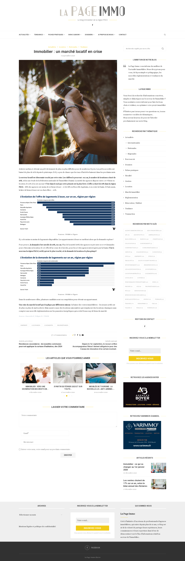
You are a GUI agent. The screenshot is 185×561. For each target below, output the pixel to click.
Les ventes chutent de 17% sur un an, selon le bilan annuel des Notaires (135, 483)
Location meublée (133, 273)
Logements (48, 325)
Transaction (130, 214)
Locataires (36, 325)
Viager (128, 308)
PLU (139, 286)
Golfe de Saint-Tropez (147, 260)
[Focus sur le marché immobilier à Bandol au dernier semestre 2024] (68, 373)
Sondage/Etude (132, 299)
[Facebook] (92, 25)
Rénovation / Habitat (133, 203)
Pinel (155, 282)
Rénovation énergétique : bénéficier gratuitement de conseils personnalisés (101, 389)
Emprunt (24, 325)
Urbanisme (142, 303)
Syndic (147, 299)
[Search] (165, 34)
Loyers (141, 278)
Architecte (139, 235)
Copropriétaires (150, 248)
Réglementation (131, 198)
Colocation (130, 243)
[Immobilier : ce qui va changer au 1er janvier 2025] (158, 468)
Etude (151, 256)
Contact (122, 35)
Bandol (144, 239)
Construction (131, 248)
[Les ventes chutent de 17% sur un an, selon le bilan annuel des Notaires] (158, 484)
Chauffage (158, 239)
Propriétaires (62, 325)
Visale (139, 308)
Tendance (38, 35)
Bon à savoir (74, 35)
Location (128, 187)
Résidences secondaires (135, 295)
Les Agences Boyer (133, 269)
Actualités (24, 35)
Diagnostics (142, 252)
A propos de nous (105, 35)
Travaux (129, 303)
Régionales (132, 154)
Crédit (128, 252)
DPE (127, 256)
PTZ (127, 291)
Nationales (132, 148)
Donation (157, 252)
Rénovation (140, 291)
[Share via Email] (83, 335)
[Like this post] (75, 335)
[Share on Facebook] (77, 335)
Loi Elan (129, 278)
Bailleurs (130, 239)
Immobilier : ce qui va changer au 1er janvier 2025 (133, 467)
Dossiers (89, 35)
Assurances (154, 235)
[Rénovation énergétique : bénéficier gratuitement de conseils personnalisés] (101, 373)
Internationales (134, 143)
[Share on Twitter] (80, 335)
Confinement (146, 243)
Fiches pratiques (55, 35)
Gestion (128, 181)
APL (127, 235)
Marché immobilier (132, 192)
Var (154, 303)
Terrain (159, 299)
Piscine (128, 286)
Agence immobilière (134, 230)
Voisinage (152, 308)
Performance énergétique (136, 282)
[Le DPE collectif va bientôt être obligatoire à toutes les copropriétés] (35, 373)
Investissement (132, 265)
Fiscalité (128, 176)
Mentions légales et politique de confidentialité (37, 526)
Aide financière (154, 230)
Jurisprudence (151, 265)
